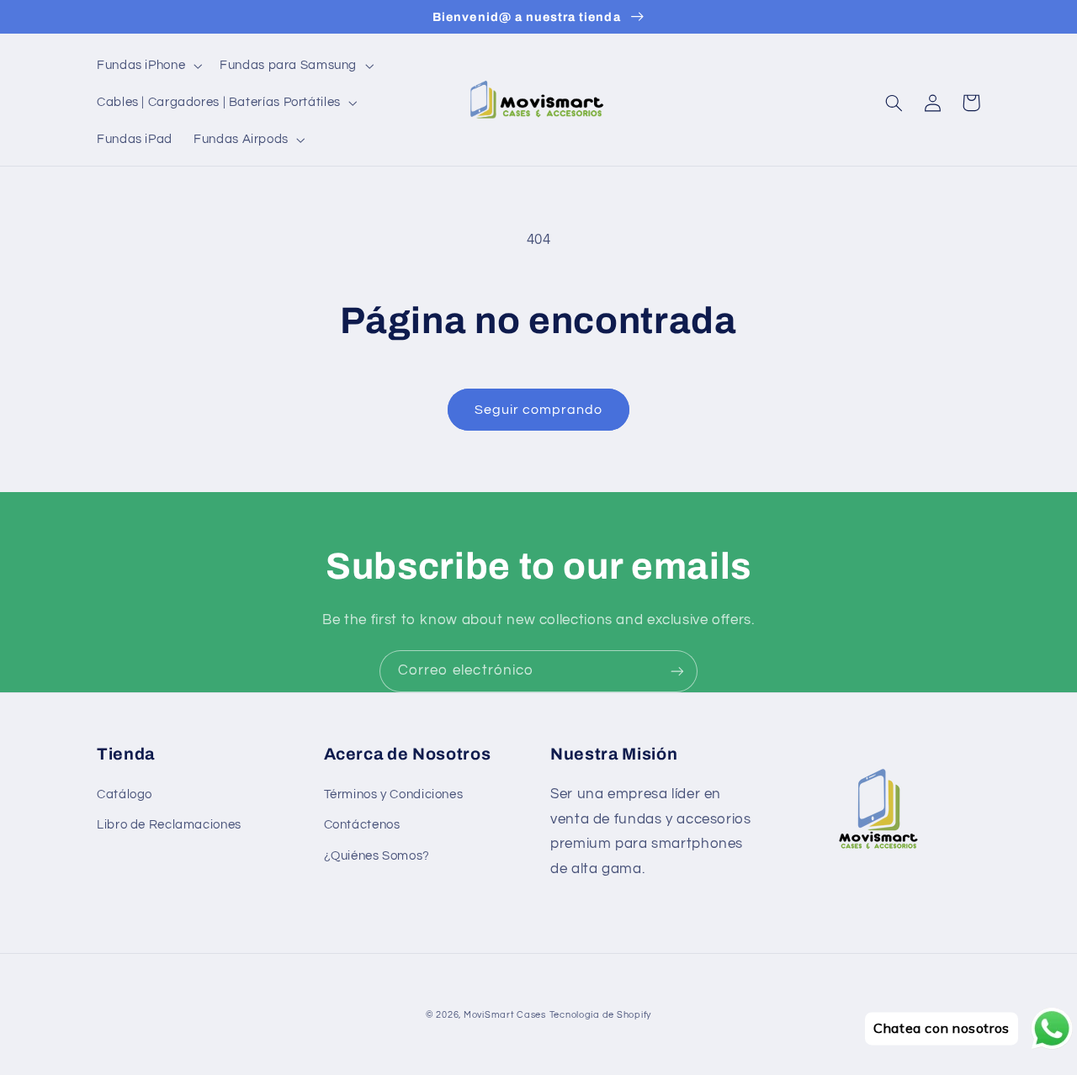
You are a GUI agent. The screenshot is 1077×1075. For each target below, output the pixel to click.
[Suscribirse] (677, 670)
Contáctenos (362, 824)
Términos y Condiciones (394, 794)
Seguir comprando (539, 409)
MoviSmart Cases (505, 1014)
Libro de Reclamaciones (169, 824)
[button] (147, 65)
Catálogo (124, 794)
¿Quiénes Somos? (377, 856)
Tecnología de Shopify (600, 1014)
